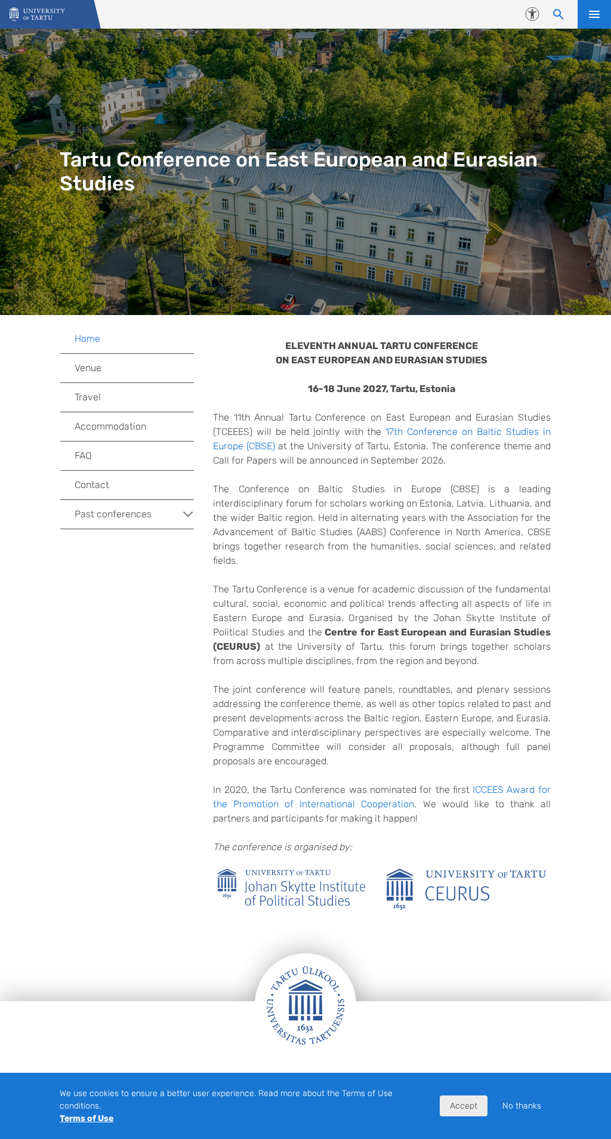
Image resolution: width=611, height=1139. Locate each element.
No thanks (521, 1106)
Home (87, 338)
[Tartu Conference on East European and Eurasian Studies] (37, 14)
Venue (88, 368)
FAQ (83, 455)
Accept (463, 1106)
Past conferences (113, 514)
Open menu (594, 14)
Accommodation (110, 426)
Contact (92, 484)
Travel (88, 397)
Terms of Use (86, 1118)
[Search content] (558, 14)
